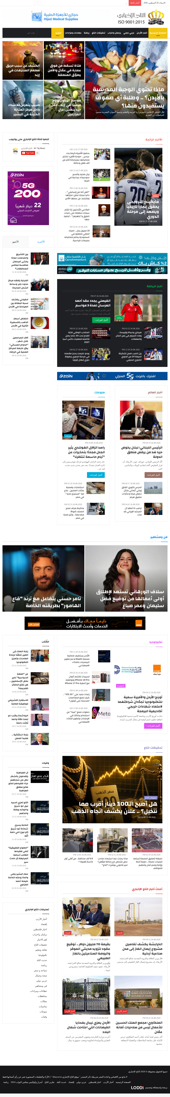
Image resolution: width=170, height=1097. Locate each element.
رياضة (86, 33)
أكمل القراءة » (101, 320)
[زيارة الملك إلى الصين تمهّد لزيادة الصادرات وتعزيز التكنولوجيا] (40, 656)
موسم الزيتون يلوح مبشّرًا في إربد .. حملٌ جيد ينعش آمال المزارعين (66, 107)
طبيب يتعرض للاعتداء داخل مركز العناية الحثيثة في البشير (24, 109)
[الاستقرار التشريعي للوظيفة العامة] (40, 704)
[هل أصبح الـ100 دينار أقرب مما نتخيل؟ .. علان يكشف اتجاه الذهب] (112, 789)
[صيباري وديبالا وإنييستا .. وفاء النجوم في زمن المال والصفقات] (153, 333)
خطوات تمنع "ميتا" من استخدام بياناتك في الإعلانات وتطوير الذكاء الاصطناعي (77, 717)
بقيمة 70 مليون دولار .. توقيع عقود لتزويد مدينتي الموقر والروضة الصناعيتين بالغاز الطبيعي (88, 951)
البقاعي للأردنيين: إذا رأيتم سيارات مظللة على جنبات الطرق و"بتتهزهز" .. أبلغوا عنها (76, 215)
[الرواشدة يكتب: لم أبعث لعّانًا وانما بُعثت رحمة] (40, 720)
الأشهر (15, 241)
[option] (85, 80)
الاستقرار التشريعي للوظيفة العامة (18, 702)
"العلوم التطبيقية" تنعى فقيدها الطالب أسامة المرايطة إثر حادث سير (18, 855)
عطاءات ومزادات (73, 33)
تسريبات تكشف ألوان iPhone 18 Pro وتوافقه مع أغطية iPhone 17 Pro (77, 679)
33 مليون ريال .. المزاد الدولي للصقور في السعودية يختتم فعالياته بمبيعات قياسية (76, 236)
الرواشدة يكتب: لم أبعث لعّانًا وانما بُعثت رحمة (18, 719)
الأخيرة (41, 241)
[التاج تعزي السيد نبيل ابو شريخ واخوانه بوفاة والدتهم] (40, 807)
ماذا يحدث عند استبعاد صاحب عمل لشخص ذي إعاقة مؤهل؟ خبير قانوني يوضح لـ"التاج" (113, 861)
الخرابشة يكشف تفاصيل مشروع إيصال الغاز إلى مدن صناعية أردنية (142, 948)
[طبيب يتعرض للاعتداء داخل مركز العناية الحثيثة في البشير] (22, 99)
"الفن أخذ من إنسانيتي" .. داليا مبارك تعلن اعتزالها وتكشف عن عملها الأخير (77, 195)
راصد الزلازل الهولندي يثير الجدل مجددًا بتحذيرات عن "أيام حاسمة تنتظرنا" (86, 452)
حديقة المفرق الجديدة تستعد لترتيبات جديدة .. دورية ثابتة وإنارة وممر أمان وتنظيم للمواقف (147, 863)
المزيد (58, 33)
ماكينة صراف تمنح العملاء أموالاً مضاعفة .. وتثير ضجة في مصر (73, 513)
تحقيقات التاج (98, 33)
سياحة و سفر (40, 970)
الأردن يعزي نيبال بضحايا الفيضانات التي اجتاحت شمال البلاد (88, 1027)
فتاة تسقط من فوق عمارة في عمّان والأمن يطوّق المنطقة (64, 70)
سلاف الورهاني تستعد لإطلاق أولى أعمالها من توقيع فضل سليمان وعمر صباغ (130, 598)
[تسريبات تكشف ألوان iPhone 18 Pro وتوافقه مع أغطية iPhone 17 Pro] (101, 677)
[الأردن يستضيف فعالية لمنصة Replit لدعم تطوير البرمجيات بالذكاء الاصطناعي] (104, 656)
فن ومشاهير (41, 986)
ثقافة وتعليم (41, 950)
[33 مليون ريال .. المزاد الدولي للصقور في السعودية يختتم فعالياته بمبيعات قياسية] (101, 231)
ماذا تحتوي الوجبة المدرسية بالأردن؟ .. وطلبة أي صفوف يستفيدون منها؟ (128, 97)
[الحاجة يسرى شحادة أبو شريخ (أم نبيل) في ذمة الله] (40, 829)
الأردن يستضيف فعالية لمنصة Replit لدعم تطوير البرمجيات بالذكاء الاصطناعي (76, 661)
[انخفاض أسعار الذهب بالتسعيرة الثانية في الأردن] (40, 323)
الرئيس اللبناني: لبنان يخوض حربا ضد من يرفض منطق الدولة (141, 452)
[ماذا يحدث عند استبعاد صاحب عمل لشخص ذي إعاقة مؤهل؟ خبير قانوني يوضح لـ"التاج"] (112, 840)
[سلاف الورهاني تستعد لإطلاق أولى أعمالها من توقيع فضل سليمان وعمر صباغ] (126, 578)
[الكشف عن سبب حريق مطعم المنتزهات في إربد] (22, 60)
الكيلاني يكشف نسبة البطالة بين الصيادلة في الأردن (18, 303)
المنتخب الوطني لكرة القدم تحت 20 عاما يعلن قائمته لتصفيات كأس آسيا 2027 (76, 337)
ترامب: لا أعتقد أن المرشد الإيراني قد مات (133, 511)
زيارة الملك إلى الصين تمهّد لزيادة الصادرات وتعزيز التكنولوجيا (18, 656)
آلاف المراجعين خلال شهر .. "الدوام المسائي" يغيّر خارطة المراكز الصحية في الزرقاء (18, 345)
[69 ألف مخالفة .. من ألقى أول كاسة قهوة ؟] (77, 840)
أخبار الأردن (142, 33)
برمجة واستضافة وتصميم (156, 1087)
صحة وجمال (41, 975)
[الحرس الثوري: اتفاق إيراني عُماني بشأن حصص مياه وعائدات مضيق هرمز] (153, 488)
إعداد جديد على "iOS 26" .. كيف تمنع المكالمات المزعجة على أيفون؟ (76, 697)
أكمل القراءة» (153, 475)
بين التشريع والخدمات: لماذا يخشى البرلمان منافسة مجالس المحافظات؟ (19, 261)
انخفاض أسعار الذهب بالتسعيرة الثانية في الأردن (19, 322)
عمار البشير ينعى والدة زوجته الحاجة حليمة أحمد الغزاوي (18, 879)
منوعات (43, 1011)
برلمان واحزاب (114, 33)
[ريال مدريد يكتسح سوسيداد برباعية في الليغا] (101, 175)
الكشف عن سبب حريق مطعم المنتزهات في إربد (23, 70)
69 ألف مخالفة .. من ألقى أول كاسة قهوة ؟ (78, 860)
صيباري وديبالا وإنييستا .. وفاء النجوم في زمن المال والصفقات (129, 335)
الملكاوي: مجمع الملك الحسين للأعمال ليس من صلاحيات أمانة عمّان (139, 1027)
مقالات (43, 1001)
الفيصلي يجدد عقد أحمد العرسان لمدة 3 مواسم (92, 303)
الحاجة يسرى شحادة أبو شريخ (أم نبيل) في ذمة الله (19, 830)
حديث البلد (42, 960)
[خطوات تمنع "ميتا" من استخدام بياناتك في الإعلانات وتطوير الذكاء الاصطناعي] (101, 713)
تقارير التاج (49, 1082)
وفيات (44, 1017)
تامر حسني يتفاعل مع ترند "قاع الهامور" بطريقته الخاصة (46, 602)
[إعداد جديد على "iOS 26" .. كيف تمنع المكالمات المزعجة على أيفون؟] (101, 695)
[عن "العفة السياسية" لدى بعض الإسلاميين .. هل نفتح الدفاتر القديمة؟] (40, 678)
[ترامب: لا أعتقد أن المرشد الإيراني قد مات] (153, 509)
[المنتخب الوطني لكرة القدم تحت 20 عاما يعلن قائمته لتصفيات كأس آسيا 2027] (101, 333)
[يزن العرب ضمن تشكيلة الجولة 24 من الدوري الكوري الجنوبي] (153, 354)
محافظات (42, 996)
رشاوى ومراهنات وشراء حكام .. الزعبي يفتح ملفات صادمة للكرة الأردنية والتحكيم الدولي (88, 3)
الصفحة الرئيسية (158, 33)
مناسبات (43, 1006)
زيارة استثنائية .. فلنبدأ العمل (20, 737)
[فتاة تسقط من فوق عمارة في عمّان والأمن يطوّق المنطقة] (64, 60)
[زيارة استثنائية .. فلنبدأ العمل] (40, 739)
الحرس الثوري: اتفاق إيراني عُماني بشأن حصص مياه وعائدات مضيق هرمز (132, 492)
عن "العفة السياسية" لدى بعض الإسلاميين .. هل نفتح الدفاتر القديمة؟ (18, 681)
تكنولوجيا (43, 955)
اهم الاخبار (42, 939)
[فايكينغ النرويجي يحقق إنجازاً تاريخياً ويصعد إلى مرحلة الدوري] (138, 187)
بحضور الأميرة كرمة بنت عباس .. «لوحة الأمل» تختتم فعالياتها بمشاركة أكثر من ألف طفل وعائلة (75, 158)
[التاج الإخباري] (142, 16)
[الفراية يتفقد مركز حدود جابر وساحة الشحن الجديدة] (40, 285)
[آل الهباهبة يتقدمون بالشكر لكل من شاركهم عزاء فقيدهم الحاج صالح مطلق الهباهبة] (40, 777)
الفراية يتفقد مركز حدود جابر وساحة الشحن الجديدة (18, 284)
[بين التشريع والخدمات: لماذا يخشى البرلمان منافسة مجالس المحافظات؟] (40, 258)
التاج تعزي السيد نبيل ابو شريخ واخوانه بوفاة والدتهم (19, 807)
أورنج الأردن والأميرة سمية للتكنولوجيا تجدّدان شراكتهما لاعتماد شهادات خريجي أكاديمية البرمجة (140, 704)
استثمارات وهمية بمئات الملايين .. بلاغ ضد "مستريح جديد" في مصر (74, 492)
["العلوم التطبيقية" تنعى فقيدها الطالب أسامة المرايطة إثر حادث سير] (40, 852)
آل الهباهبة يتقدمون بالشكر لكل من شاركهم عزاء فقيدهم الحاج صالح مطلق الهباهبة (18, 782)
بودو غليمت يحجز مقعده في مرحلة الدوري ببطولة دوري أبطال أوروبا (76, 356)
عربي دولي (128, 33)
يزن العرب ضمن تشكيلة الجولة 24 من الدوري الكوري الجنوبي (130, 356)
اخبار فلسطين (40, 929)
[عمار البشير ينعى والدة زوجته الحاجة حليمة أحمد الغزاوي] (40, 878)
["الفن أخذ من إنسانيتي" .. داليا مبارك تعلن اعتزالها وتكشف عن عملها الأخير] (101, 193)
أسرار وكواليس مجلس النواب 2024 (26, 1082)
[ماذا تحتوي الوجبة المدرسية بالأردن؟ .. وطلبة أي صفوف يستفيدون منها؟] (126, 80)
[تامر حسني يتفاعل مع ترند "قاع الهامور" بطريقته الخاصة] (43, 578)
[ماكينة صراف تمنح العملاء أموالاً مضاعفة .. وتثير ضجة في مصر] (96, 509)
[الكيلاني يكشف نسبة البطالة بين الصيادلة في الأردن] (40, 304)
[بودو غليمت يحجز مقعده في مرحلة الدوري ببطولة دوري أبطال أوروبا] (101, 354)
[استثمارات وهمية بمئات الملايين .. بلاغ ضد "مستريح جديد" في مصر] (95, 488)
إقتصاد (44, 924)
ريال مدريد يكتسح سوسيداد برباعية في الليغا (78, 177)
